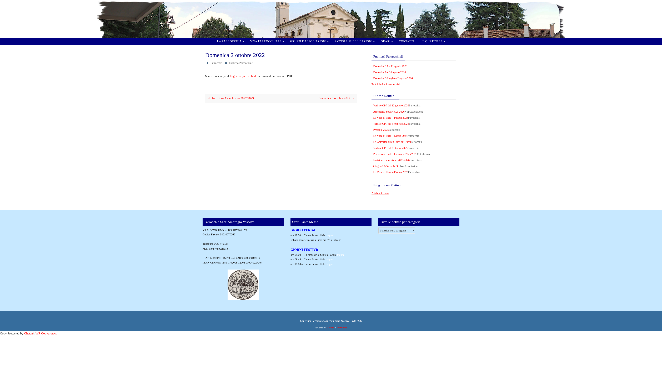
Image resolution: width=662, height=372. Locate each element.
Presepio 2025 (381, 129)
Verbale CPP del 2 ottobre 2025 (390, 148)
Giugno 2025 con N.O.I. (386, 166)
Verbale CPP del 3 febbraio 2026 (391, 123)
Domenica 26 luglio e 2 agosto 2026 (393, 78)
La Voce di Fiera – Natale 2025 (390, 135)
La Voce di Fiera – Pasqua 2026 (390, 117)
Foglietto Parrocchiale (241, 62)
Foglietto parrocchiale (243, 76)
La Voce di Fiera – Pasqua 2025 (390, 172)
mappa (329, 235)
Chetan (28, 333)
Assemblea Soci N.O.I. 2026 (389, 111)
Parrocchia (216, 62)
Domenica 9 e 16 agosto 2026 (389, 72)
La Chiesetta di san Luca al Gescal (392, 141)
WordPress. (342, 327)
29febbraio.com (380, 193)
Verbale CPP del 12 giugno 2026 (391, 105)
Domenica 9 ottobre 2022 (334, 98)
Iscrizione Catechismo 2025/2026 (391, 160)
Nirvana (330, 327)
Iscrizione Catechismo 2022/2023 (232, 98)
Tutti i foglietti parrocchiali (386, 84)
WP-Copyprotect (46, 333)
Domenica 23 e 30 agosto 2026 (390, 66)
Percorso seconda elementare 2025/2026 (395, 154)
